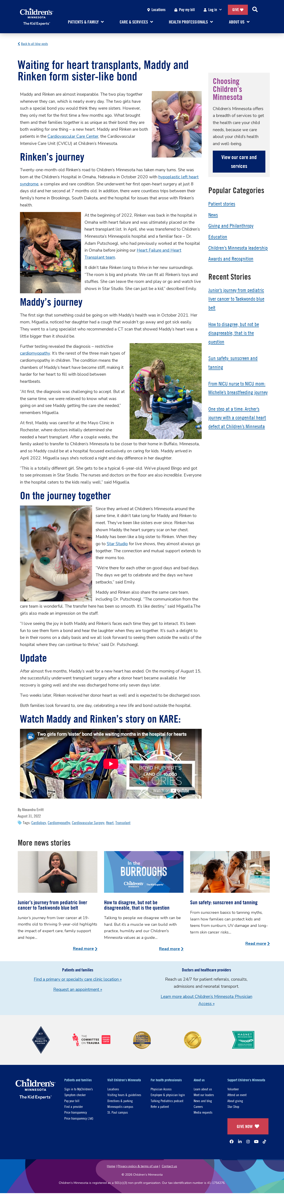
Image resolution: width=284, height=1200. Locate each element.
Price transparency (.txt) (78, 1118)
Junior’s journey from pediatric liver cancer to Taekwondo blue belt (236, 299)
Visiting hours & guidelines (124, 1095)
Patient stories (221, 204)
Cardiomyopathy (59, 822)
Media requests (203, 1112)
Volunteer (233, 1089)
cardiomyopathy (35, 353)
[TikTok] (264, 1142)
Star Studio (117, 544)
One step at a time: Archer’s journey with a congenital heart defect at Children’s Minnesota (237, 418)
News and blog (203, 1101)
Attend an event (237, 1095)
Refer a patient (160, 1106)
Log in (212, 9)
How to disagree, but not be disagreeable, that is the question (233, 333)
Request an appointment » (77, 989)
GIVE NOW (244, 1126)
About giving (235, 1101)
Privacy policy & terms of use (138, 1166)
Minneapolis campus (120, 1106)
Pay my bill (187, 9)
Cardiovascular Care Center (72, 136)
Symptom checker (75, 1095)
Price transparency (75, 1112)
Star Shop (233, 1106)
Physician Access (161, 1089)
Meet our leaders (204, 1095)
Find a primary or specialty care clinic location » (78, 979)
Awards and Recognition (230, 259)
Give (235, 9)
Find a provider (73, 1106)
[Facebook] (232, 1142)
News (213, 215)
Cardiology (38, 822)
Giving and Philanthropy (230, 226)
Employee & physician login (168, 1095)
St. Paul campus (117, 1112)
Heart (110, 822)
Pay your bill (71, 1101)
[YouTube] (256, 1142)
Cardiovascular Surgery (88, 822)
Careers (198, 1106)
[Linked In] (240, 1142)
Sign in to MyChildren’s (78, 1089)
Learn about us (203, 1089)
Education (217, 237)
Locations (159, 9)
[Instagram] (248, 1142)
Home (111, 1166)
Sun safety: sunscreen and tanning (224, 902)
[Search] (255, 9)
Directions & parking (120, 1101)
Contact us (169, 1166)
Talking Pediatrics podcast (167, 1101)
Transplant (122, 822)
